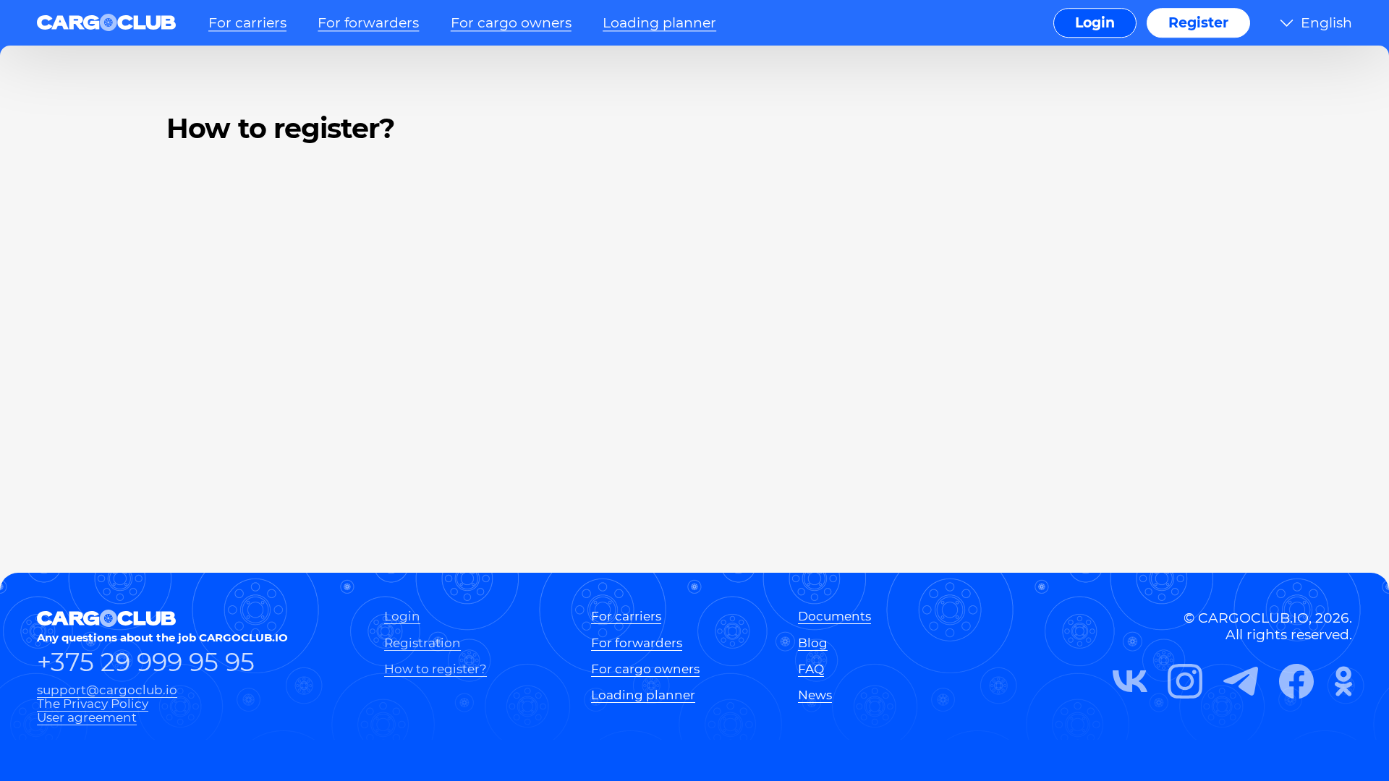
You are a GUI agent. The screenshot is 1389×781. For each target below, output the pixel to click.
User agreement (87, 717)
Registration (422, 642)
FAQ (811, 668)
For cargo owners (511, 22)
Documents (834, 616)
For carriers (247, 22)
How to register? (435, 668)
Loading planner (659, 22)
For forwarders (368, 22)
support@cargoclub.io (107, 689)
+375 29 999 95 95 (146, 662)
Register (1198, 22)
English (1326, 22)
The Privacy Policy (92, 703)
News (815, 694)
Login (1095, 22)
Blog (813, 642)
